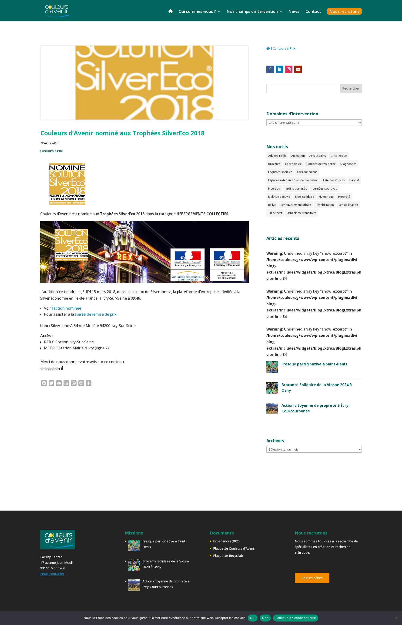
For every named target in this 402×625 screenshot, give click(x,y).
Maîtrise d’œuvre (279, 197)
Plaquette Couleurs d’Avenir (234, 548)
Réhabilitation (325, 205)
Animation (298, 156)
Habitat (354, 180)
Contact (313, 12)
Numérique (326, 197)
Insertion (274, 189)
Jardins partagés (296, 189)
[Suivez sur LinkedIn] (279, 69)
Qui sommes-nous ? (197, 12)
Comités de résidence (321, 164)
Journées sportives (324, 189)
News (293, 12)
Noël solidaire (304, 197)
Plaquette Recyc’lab (228, 555)
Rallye (272, 205)
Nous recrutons (344, 11)
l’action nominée (66, 308)
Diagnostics (348, 164)
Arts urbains (317, 156)
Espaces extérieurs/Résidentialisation (293, 180)
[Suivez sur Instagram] (288, 69)
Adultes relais (277, 156)
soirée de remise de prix (96, 314)
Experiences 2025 (226, 541)
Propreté (344, 197)
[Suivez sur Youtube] (298, 69)
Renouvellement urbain (296, 205)
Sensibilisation (348, 205)
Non (265, 618)
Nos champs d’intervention (252, 12)
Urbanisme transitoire (301, 213)
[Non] (396, 618)
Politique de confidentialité (295, 618)
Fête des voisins (334, 180)
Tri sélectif (275, 213)
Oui (252, 618)
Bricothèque (339, 156)
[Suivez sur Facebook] (270, 69)
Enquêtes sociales (280, 172)
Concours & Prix (51, 151)
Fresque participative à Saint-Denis (314, 364)
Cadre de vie (293, 164)
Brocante (274, 164)
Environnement (307, 172)
